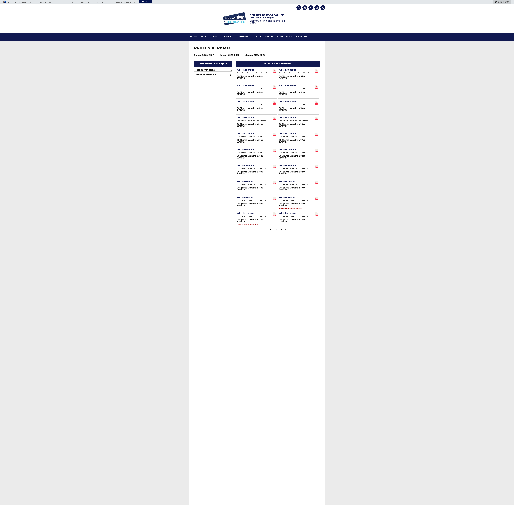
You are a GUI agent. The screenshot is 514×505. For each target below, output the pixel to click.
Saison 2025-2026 (229, 55)
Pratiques (229, 37)
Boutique (85, 2)
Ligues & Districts (22, 2)
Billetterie (69, 2)
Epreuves (216, 37)
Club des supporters (47, 2)
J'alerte (145, 2)
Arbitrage (269, 37)
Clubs (280, 37)
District (204, 37)
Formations (243, 37)
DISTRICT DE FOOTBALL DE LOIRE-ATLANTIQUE (267, 16)
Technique (256, 37)
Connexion (503, 2)
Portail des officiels (125, 2)
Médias (289, 37)
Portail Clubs (103, 2)
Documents (301, 37)
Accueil (194, 37)
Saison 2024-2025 (255, 55)
